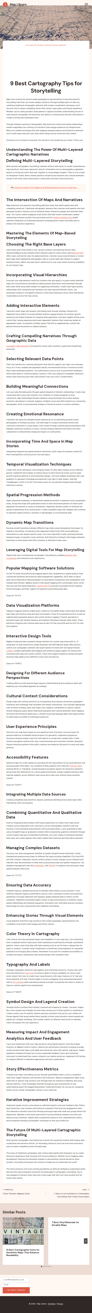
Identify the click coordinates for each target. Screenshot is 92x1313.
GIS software (18, 982)
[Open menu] (86, 4)
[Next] (86, 1241)
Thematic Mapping (45, 45)
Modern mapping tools (62, 218)
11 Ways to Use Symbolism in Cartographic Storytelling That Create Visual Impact (71, 1193)
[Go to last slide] (6, 1241)
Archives (51, 1304)
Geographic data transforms (18, 346)
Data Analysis (31, 45)
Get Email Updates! (16, 1290)
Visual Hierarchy (59, 45)
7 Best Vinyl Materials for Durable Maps (65, 1223)
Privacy (60, 1304)
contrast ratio (75, 766)
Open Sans (29, 973)
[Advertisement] (46, 63)
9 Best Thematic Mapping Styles (16, 1192)
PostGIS (52, 866)
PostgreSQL (39, 866)
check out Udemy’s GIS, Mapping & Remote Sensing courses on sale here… (46, 188)
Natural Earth (77, 253)
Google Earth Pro (44, 586)
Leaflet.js (10, 651)
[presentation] (23, 1231)
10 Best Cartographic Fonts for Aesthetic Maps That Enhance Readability (22, 1252)
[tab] (41, 1266)
